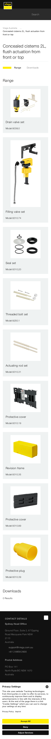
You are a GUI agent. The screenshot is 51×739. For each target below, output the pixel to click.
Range (17, 67)
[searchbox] (23, 14)
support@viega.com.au (21, 647)
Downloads (33, 67)
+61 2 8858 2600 (18, 651)
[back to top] (46, 618)
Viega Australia (10, 28)
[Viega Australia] (8, 4)
